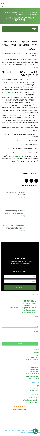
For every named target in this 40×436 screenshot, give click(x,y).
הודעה (36, 332)
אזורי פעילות (10, 12)
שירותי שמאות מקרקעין (17, 156)
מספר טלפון (34, 321)
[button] (2, 5)
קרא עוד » (22, 197)
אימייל (36, 326)
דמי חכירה (9, 92)
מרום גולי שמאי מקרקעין (30, 12)
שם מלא (35, 316)
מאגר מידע (18, 12)
